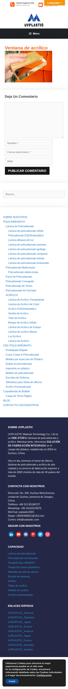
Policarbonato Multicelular (20, 267)
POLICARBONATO (14, 221)
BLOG (6, 400)
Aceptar (12, 681)
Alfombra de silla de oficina (23, 572)
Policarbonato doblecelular (23, 272)
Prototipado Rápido (17, 350)
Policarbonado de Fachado (21, 290)
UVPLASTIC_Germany (21, 645)
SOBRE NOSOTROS (15, 217)
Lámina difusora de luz (21, 240)
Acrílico (12, 581)
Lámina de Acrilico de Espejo (24, 327)
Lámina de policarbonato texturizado (28, 263)
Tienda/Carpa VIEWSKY (22, 562)
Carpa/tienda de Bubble (16, 391)
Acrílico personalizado (20, 595)
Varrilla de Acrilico (18, 313)
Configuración (44, 675)
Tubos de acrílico (17, 585)
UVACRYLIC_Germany (21, 617)
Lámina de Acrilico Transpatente (26, 299)
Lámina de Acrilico (18, 341)
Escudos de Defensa (17, 377)
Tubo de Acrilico (17, 318)
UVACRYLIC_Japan (19, 622)
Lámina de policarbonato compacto (28, 253)
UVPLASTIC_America (20, 631)
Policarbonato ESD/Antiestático (26, 235)
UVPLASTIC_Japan (19, 635)
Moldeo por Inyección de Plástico (24, 359)
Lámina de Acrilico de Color (23, 304)
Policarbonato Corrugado (20, 281)
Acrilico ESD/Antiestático (22, 309)
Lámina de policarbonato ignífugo (27, 249)
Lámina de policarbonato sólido (25, 231)
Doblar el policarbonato (19, 364)
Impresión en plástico (18, 368)
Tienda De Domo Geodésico (24, 567)
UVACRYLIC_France (20, 626)
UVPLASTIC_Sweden (20, 649)
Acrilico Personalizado (18, 386)
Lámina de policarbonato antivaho (27, 244)
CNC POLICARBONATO (17, 345)
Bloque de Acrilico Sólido (22, 322)
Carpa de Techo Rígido (19, 396)
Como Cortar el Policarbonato (22, 354)
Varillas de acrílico (18, 590)
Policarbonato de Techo (19, 286)
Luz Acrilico (14, 336)
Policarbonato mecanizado (23, 558)
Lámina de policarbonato (22, 553)
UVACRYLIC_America (20, 613)
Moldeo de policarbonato (20, 373)
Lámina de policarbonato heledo (26, 258)
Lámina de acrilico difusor (22, 331)
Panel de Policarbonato (19, 276)
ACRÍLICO (12, 295)
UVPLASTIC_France (20, 640)
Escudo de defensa (19, 576)
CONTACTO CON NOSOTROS (21, 405)
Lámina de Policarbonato (20, 226)
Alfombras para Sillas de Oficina (24, 382)
